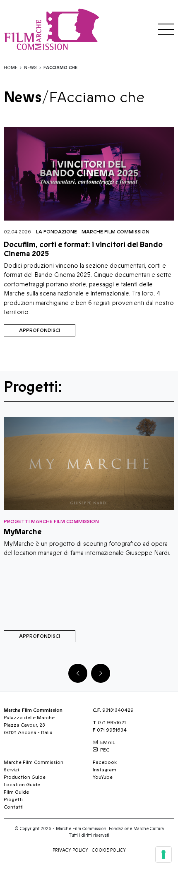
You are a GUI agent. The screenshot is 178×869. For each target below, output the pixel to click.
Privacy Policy (70, 850)
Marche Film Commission (115, 231)
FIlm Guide (16, 792)
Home (10, 68)
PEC (104, 750)
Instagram (104, 769)
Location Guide (22, 784)
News (30, 68)
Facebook (105, 762)
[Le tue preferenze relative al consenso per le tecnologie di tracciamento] (163, 854)
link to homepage (53, 29)
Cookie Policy (109, 850)
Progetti (13, 799)
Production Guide (25, 777)
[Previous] (77, 673)
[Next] (100, 673)
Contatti (14, 807)
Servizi (11, 769)
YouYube (103, 777)
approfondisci (39, 330)
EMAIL (107, 742)
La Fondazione (56, 231)
